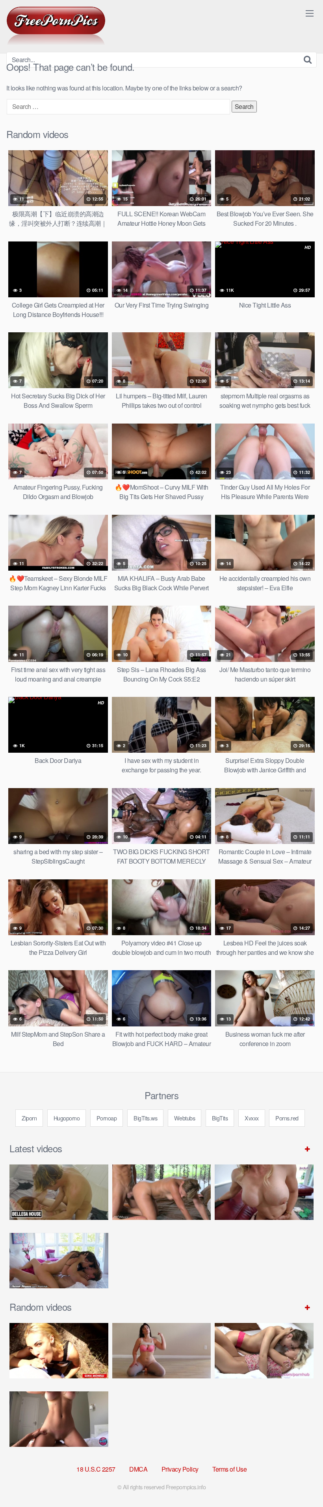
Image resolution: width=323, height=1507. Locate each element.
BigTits (220, 1118)
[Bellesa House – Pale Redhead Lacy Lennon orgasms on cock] (58, 1192)
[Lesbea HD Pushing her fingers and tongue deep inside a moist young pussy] (264, 1350)
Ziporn (29, 1118)
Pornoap (107, 1118)
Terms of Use (229, 1469)
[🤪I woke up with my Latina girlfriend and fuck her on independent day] (58, 1419)
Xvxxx (252, 1118)
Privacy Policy (180, 1469)
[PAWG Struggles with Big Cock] (161, 1350)
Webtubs (184, 1118)
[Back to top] (301, 1481)
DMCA (138, 1469)
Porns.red (287, 1118)
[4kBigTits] (56, 26)
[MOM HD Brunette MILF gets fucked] (161, 1192)
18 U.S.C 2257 (95, 1469)
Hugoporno (67, 1118)
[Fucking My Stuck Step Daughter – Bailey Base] (264, 1192)
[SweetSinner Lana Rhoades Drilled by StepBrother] (58, 1260)
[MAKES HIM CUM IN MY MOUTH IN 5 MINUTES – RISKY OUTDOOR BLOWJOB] (58, 1350)
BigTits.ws (145, 1118)
